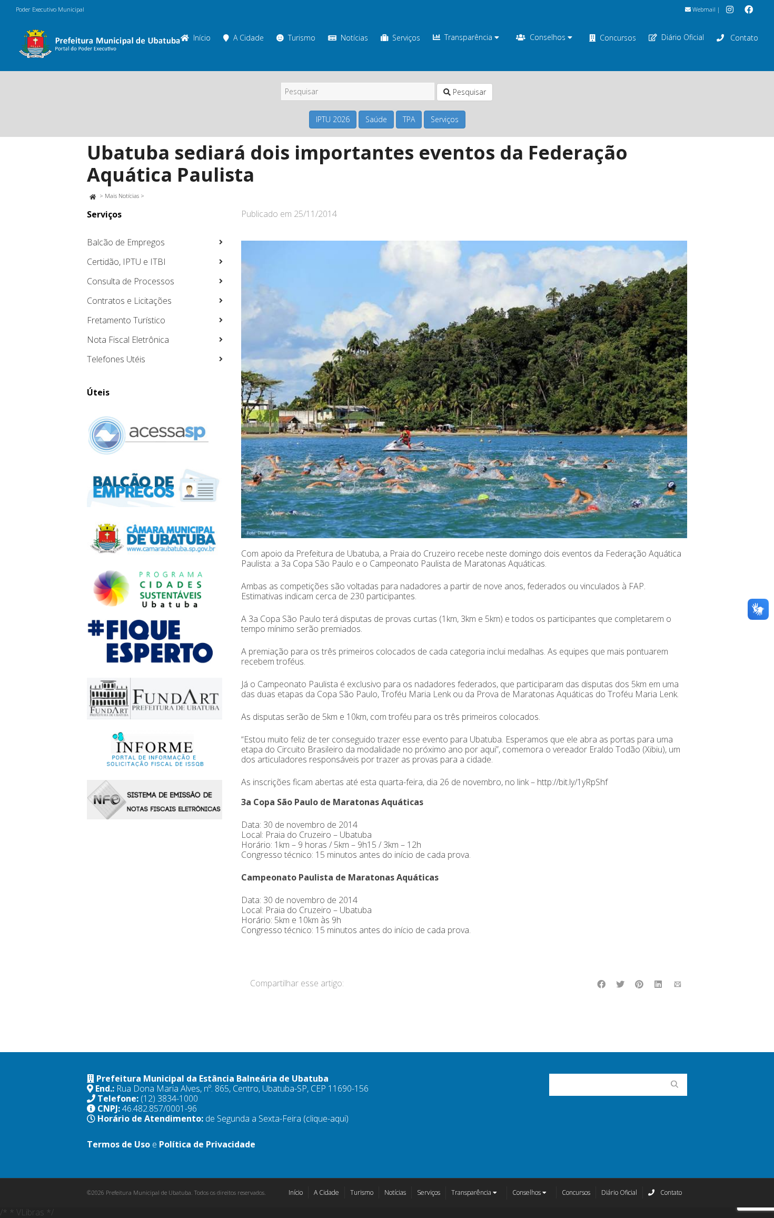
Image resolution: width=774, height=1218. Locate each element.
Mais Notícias (122, 196)
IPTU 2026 (333, 119)
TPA (409, 119)
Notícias (354, 38)
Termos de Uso (118, 1144)
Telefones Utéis (116, 359)
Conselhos (549, 37)
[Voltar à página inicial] (92, 196)
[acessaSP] (155, 435)
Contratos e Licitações (129, 300)
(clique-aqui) (326, 1118)
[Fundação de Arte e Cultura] (155, 698)
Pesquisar (468, 92)
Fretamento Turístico (126, 320)
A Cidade (248, 38)
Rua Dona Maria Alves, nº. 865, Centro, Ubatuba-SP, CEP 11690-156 (242, 1088)
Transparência (469, 37)
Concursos (618, 38)
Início (296, 1192)
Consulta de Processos (130, 281)
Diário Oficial (682, 37)
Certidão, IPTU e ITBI (126, 262)
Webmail (703, 9)
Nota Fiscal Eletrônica (128, 339)
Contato (743, 38)
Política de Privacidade (207, 1144)
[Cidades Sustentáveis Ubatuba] (155, 589)
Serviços (406, 38)
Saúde (376, 119)
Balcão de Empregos (126, 242)
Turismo (301, 38)
